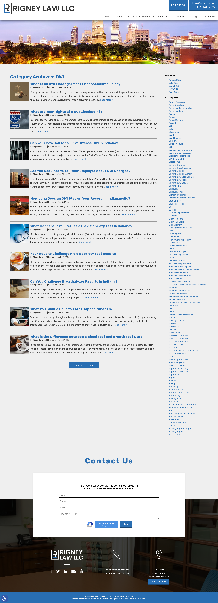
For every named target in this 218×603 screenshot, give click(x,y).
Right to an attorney (178, 368)
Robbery (172, 380)
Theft (171, 410)
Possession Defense (178, 335)
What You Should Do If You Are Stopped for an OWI (72, 309)
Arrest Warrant (176, 120)
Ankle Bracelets (176, 105)
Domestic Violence (177, 195)
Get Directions (159, 581)
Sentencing (174, 395)
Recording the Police (178, 359)
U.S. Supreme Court (178, 422)
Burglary (173, 141)
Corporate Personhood (179, 156)
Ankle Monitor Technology (181, 108)
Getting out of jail (177, 252)
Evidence (173, 216)
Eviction (172, 210)
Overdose (173, 305)
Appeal (172, 114)
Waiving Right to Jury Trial (181, 428)
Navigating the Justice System (183, 297)
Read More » (106, 100)
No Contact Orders (177, 300)
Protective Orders (177, 353)
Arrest (172, 117)
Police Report (175, 332)
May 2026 (173, 89)
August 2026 (175, 80)
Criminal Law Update (178, 183)
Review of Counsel (177, 365)
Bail (170, 126)
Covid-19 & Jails (176, 159)
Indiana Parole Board (178, 272)
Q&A (171, 356)
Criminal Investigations (180, 168)
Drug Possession (176, 204)
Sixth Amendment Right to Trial (184, 404)
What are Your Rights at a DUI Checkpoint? (66, 112)
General (172, 249)
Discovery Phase (176, 192)
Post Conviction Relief (179, 338)
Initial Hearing (175, 279)
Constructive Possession (180, 153)
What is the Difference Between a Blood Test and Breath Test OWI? (86, 337)
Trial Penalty (175, 419)
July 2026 (174, 83)
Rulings (172, 383)
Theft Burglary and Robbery (182, 413)
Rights (172, 377)
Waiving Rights (176, 431)
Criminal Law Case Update (181, 177)
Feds (171, 231)
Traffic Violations (177, 416)
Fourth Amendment (178, 246)
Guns (171, 258)
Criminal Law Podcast (179, 180)
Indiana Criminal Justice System (184, 270)
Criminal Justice (176, 171)
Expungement (175, 225)
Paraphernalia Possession (181, 315)
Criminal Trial (175, 186)
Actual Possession (177, 102)
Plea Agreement (176, 320)
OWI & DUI (173, 311)
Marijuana (173, 287)
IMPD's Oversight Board (180, 264)
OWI (170, 308)
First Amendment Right (180, 240)
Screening (174, 386)
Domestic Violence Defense (182, 198)
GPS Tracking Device (178, 255)
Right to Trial (175, 374)
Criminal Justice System (180, 174)
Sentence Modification (179, 392)
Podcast (180, 16)
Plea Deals (174, 326)
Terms (109, 526)
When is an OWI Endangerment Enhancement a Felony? (76, 84)
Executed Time (176, 219)
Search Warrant (176, 389)
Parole (172, 317)
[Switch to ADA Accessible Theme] (4, 598)
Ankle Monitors (176, 111)
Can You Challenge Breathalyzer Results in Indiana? (74, 281)
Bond (171, 135)
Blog (194, 16)
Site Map (130, 596)
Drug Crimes (175, 201)
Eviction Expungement (179, 213)
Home (107, 16)
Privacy (104, 526)
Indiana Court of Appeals (180, 267)
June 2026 (174, 86)
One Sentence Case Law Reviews (184, 302)
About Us (121, 16)
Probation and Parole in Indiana (183, 350)
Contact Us (209, 16)
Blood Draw (174, 132)
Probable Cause (176, 344)
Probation (173, 347)
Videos (172, 425)
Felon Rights (175, 234)
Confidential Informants (180, 150)
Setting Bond (175, 398)
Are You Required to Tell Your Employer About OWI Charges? (80, 171)
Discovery (173, 189)
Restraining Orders (178, 362)
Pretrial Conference (178, 341)
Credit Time (174, 162)
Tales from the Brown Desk (181, 407)
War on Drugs (175, 434)
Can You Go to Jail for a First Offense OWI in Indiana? (74, 143)
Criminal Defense (142, 16)
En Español (178, 5)
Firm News (174, 237)
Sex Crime (173, 401)
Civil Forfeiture (176, 144)
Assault (172, 123)
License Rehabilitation (179, 282)
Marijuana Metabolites (179, 290)
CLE (170, 147)
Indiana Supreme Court (180, 276)
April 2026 (174, 92)
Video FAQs (164, 16)
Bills (171, 129)
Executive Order (176, 222)
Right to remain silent (179, 371)
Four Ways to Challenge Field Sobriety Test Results (73, 254)
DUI (170, 207)
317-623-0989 (203, 5)
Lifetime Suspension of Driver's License (187, 285)
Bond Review (175, 138)
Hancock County (177, 261)
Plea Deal (173, 323)
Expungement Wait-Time (180, 228)
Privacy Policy (120, 596)
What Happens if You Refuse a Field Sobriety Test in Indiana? (81, 226)
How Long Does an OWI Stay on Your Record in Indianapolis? (80, 198)
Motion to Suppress (178, 294)
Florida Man (174, 243)
